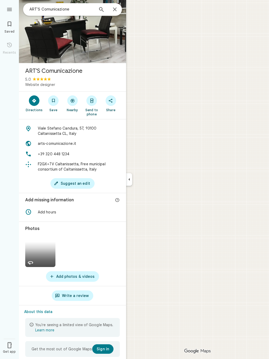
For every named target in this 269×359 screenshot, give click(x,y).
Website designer (40, 84)
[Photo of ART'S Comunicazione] (72, 31)
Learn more (44, 330)
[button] (72, 212)
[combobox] (61, 9)
